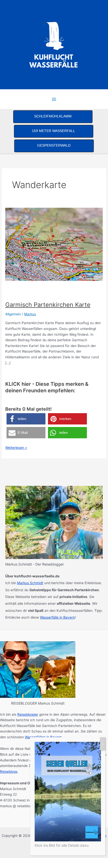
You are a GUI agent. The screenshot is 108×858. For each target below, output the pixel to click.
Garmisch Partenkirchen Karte (47, 304)
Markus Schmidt (30, 583)
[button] (26, 418)
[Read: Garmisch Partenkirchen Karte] (54, 244)
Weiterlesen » (16, 448)
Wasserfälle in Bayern (57, 617)
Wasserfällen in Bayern (43, 737)
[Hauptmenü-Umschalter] (54, 99)
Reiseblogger (27, 714)
